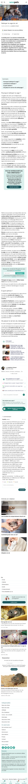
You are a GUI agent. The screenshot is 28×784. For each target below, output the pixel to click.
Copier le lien (16, 34)
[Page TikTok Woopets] (14, 747)
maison (6, 136)
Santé (3, 587)
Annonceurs (5, 732)
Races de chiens (6, 705)
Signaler (16, 482)
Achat (3, 579)
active (18, 122)
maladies (18, 139)
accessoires (10, 163)
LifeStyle (4, 710)
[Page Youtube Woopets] (11, 747)
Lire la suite (14, 373)
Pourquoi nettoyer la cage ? (11, 81)
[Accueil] (14, 2)
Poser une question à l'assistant (11, 394)
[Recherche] (4, 2)
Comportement (6, 589)
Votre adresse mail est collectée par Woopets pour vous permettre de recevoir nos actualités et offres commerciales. (14, 276)
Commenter (22, 489)
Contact (4, 739)
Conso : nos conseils (7, 714)
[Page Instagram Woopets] (8, 747)
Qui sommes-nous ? (7, 727)
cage (12, 150)
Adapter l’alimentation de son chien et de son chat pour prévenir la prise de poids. (13, 761)
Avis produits (5, 741)
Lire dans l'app (7, 34)
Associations (5, 734)
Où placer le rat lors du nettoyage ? (13, 87)
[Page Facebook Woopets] (3, 747)
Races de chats (5, 707)
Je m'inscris (19, 273)
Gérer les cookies (22, 779)
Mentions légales (13, 779)
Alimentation (5, 584)
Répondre (10, 482)
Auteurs (4, 729)
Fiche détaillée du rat (7, 591)
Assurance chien (6, 719)
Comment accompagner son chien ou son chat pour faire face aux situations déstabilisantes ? (14, 765)
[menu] (2, 2)
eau (10, 280)
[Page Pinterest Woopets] (5, 747)
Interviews (4, 717)
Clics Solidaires (5, 712)
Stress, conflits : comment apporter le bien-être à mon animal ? (14, 757)
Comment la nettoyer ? (10, 83)
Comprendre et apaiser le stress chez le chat (13, 769)
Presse (3, 737)
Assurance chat (6, 722)
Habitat (4, 582)
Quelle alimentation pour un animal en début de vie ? (13, 754)
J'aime (4, 482)
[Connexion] (26, 2)
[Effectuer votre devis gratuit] (14, 179)
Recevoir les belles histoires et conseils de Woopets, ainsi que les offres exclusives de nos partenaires (14, 666)
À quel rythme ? (7, 85)
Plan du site (5, 779)
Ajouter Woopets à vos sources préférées (13, 30)
